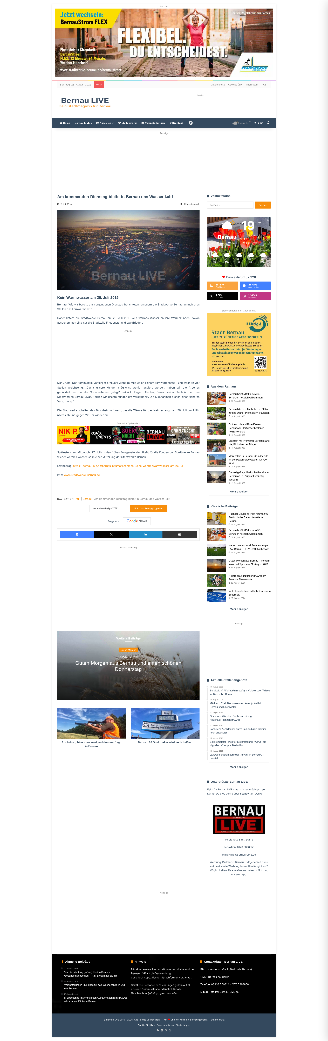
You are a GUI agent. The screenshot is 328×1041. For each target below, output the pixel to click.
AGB (264, 84)
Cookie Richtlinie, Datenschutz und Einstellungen (164, 1025)
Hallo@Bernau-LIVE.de (242, 854)
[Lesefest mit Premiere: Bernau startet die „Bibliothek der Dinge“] (216, 445)
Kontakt (178, 123)
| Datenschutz (216, 1019)
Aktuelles (105, 123)
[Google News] (137, 521)
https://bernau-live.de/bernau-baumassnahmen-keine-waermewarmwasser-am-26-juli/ (128, 466)
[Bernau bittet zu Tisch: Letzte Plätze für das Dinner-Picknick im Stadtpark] (216, 413)
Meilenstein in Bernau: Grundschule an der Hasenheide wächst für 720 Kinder (248, 460)
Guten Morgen (128, 649)
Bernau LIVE (82, 123)
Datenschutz (218, 84)
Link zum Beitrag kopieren (148, 508)
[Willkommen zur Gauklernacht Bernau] (164, 162)
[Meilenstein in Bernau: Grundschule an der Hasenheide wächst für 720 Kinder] (216, 460)
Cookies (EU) (235, 84)
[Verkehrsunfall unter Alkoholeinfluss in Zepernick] (216, 595)
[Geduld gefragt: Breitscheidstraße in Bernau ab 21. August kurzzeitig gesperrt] (216, 477)
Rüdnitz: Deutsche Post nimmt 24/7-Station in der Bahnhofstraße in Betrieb (249, 517)
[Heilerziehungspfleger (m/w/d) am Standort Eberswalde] (216, 580)
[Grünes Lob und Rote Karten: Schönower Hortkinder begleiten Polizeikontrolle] (216, 429)
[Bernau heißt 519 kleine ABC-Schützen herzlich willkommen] (216, 398)
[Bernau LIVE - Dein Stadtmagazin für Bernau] (84, 103)
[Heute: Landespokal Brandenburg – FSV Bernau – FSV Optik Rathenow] (216, 550)
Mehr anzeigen (239, 491)
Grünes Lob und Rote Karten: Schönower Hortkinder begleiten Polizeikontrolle (246, 428)
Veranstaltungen (154, 123)
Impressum (252, 84)
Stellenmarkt (129, 123)
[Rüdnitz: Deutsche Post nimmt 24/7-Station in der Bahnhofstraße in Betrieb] (216, 518)
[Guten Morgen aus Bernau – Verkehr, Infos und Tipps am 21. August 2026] (216, 565)
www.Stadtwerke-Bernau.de (82, 475)
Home (66, 123)
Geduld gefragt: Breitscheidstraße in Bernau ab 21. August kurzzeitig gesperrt (249, 476)
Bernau (87, 499)
